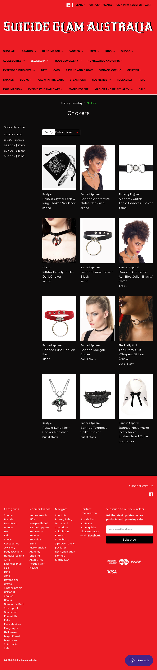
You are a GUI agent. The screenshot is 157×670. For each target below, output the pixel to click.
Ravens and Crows (79, 70)
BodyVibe (35, 539)
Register (136, 4)
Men (93, 51)
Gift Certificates (100, 4)
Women (75, 51)
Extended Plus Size (17, 70)
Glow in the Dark (51, 79)
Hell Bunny (36, 531)
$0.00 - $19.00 (13, 134)
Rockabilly (124, 79)
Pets (142, 79)
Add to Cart (59, 174)
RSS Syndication (65, 551)
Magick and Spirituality (112, 89)
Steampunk (78, 79)
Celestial (134, 70)
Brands (28, 51)
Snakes (8, 79)
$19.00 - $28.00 (14, 139)
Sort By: (49, 132)
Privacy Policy (63, 519)
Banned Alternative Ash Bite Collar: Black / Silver (135, 276)
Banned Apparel (39, 527)
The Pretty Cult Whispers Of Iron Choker (131, 354)
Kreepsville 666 (38, 523)
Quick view (59, 160)
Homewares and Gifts (104, 60)
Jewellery (39, 60)
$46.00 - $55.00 (14, 156)
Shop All (9, 51)
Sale (142, 89)
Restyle (34, 535)
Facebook (94, 535)
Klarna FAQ (62, 559)
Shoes (126, 51)
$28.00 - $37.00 (14, 145)
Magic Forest (78, 89)
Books (25, 79)
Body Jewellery (67, 60)
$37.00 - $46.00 (14, 150)
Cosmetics (100, 79)
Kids (108, 51)
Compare (58, 167)
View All (33, 567)
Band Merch (51, 51)
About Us (60, 515)
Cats (56, 70)
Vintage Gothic (110, 70)
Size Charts (62, 539)
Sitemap (60, 555)
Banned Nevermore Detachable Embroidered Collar (134, 432)
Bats (44, 70)
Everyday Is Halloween (45, 89)
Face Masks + (12, 89)
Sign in (121, 4)
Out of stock (97, 325)
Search (80, 4)
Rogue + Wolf (37, 563)
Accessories (12, 60)
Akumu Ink (36, 559)
